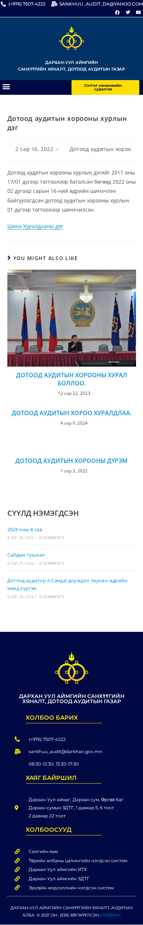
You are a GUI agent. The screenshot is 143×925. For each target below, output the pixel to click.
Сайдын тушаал (26, 554)
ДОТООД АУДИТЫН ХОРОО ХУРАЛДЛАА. (72, 413)
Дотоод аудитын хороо (100, 148)
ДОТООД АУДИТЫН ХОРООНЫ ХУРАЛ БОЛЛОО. (71, 379)
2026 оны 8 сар (25, 529)
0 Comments (51, 537)
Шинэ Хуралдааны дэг (35, 226)
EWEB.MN (110, 915)
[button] (6, 86)
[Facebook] (117, 12)
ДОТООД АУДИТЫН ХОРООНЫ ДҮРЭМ (71, 461)
